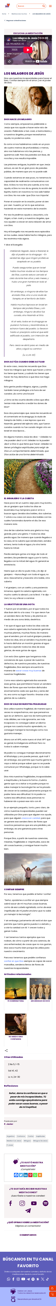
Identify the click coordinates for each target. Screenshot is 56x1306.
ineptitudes (40, 1136)
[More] (40, 1175)
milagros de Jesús (40, 1141)
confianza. (21, 1136)
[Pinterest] (30, 1175)
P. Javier (10, 1145)
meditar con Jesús (14, 1141)
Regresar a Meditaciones (15, 20)
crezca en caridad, (31, 818)
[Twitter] (21, 1175)
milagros (27, 1141)
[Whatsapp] (35, 1175)
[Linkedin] (26, 1175)
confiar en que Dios (14, 961)
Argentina (10, 1136)
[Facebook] (16, 1175)
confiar (31, 1136)
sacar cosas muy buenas (28, 670)
